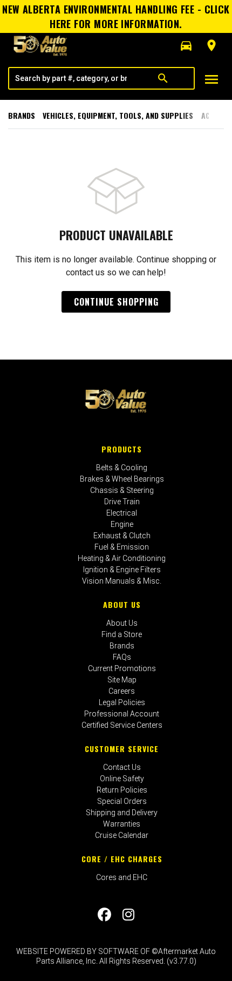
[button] (186, 46)
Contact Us (122, 767)
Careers (121, 691)
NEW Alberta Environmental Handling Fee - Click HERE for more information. (116, 16)
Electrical (121, 513)
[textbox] (70, 78)
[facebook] (104, 914)
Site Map (122, 679)
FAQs (122, 657)
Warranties (121, 824)
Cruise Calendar (121, 835)
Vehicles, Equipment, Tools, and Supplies (118, 115)
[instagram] (128, 914)
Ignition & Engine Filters (122, 569)
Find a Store (121, 634)
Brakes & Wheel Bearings (122, 479)
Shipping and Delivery (122, 812)
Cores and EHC (121, 877)
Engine (122, 524)
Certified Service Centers (121, 725)
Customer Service (122, 748)
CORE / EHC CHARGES (121, 858)
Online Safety (122, 778)
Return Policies (122, 790)
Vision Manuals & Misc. (121, 581)
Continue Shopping (116, 301)
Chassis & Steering (122, 490)
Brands (21, 115)
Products (121, 449)
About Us (122, 604)
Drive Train (122, 501)
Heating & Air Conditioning (122, 558)
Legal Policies (122, 702)
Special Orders (122, 801)
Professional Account (121, 713)
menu (211, 79)
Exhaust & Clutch (122, 535)
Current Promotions (122, 668)
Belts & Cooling (121, 467)
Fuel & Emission (121, 547)
